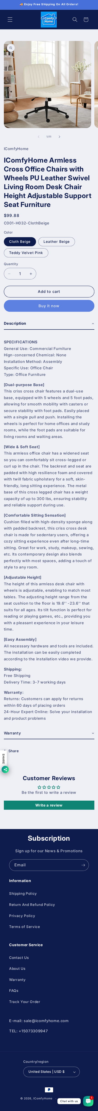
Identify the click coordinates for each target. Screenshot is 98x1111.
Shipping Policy (23, 893)
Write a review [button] (48, 805)
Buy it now (49, 306)
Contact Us (19, 957)
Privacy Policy (22, 916)
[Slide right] (59, 137)
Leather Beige (57, 241)
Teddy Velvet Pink (26, 253)
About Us (17, 968)
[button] (10, 19)
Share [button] (13, 751)
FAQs (13, 990)
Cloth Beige (20, 241)
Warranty (17, 980)
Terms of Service (24, 927)
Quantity (11, 264)
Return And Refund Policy (32, 904)
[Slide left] (39, 137)
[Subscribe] (83, 865)
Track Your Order (24, 1002)
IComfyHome (42, 1098)
